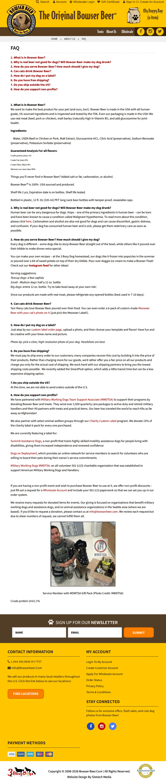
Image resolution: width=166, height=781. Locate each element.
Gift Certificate (110, 1)
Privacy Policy (95, 686)
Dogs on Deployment (24, 453)
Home (54, 39)
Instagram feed (39, 265)
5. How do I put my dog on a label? (33, 76)
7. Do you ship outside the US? (30, 85)
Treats (100, 32)
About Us (111, 32)
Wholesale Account (55, 490)
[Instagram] (150, 31)
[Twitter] (160, 31)
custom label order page (46, 329)
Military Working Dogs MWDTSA (30, 465)
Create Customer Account (102, 668)
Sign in (130, 1)
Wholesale (127, 32)
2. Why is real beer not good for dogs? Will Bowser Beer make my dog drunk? (61, 62)
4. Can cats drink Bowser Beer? (31, 71)
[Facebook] (141, 31)
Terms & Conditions (98, 692)
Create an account (152, 1)
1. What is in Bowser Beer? (28, 57)
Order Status (94, 680)
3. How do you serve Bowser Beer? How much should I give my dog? (55, 66)
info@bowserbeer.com (103, 511)
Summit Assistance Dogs (26, 441)
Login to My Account (99, 662)
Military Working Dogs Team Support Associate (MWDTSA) (77, 399)
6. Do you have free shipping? (30, 80)
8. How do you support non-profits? (34, 89)
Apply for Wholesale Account (104, 674)
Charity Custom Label (103, 421)
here (28, 221)
